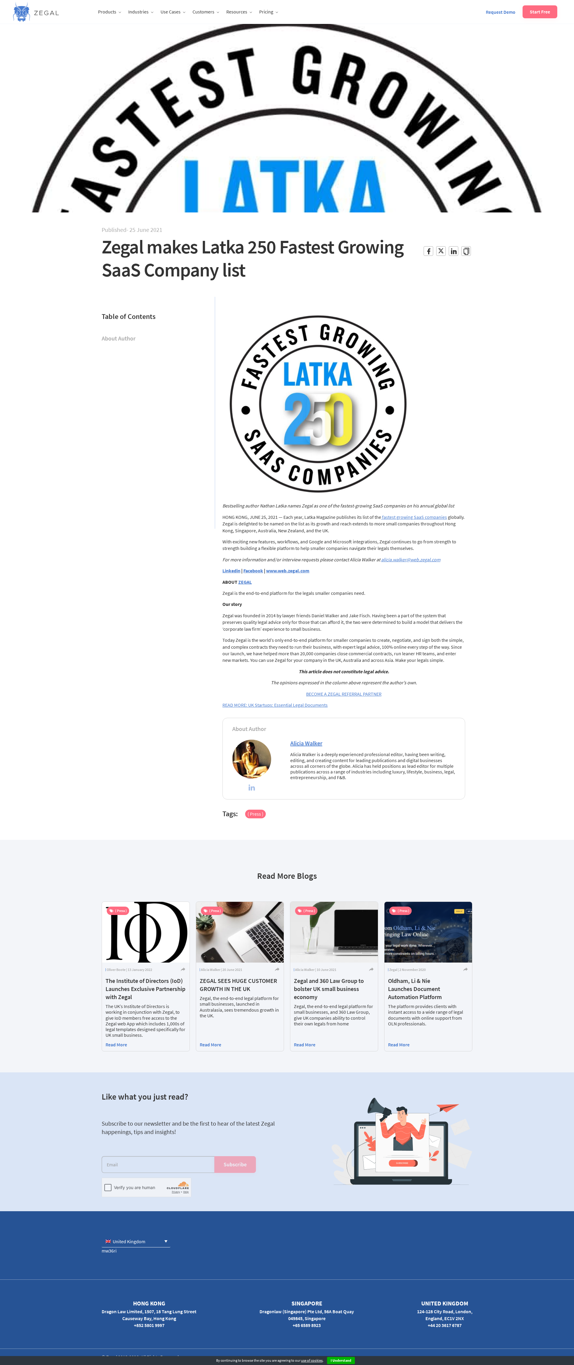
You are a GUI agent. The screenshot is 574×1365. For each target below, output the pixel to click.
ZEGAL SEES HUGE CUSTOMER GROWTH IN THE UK (238, 984)
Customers (203, 12)
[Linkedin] (251, 788)
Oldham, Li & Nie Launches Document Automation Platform (415, 989)
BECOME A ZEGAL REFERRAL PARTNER (343, 694)
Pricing (266, 12)
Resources (236, 12)
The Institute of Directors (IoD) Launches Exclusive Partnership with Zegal (145, 989)
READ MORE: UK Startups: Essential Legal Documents (275, 705)
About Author (118, 338)
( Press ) (255, 814)
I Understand (341, 1360)
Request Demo (500, 12)
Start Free (540, 12)
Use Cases (171, 12)
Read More (116, 1045)
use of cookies (312, 1360)
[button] (136, 1241)
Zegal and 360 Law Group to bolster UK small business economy (329, 989)
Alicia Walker (306, 743)
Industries (138, 12)
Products (107, 12)
